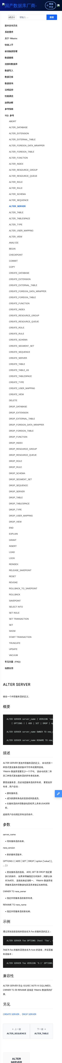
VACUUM (13, 655)
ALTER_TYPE (15, 224)
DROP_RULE (15, 467)
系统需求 (9, 32)
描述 (6, 753)
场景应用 (9, 668)
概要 (6, 706)
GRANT (12, 540)
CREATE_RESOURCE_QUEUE (24, 321)
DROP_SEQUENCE (18, 485)
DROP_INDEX (16, 443)
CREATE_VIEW (16, 394)
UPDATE (13, 649)
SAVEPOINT (15, 601)
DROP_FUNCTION (18, 437)
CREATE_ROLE (16, 327)
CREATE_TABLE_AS (19, 370)
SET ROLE (14, 613)
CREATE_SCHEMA (18, 339)
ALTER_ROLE (16, 182)
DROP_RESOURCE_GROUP (23, 449)
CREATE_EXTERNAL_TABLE (23, 285)
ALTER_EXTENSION (19, 133)
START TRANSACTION (20, 637)
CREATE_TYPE (16, 382)
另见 (6, 1004)
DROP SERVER (29, 1014)
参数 (6, 824)
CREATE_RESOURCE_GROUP (24, 315)
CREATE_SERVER (18, 358)
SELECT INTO (16, 607)
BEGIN (12, 249)
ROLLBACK (14, 594)
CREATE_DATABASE (19, 273)
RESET (12, 576)
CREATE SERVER (11, 1014)
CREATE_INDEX (17, 309)
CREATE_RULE (16, 333)
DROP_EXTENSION (18, 412)
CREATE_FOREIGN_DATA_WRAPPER (27, 291)
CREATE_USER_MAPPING (22, 388)
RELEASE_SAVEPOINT (20, 570)
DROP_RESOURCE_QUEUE (23, 455)
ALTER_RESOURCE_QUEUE (23, 176)
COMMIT (13, 261)
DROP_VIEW (15, 522)
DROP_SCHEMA (17, 473)
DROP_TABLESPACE (19, 503)
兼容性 (8, 976)
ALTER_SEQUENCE (18, 200)
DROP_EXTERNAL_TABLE (22, 418)
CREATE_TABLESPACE (20, 376)
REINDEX (13, 564)
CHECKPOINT (16, 255)
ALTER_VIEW (15, 236)
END (11, 528)
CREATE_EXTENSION (20, 279)
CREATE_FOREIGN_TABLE (22, 297)
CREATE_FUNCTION (19, 303)
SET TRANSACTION (19, 619)
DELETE (13, 400)
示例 (6, 921)
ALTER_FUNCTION (18, 158)
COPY (12, 267)
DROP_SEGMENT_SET (20, 479)
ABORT (12, 121)
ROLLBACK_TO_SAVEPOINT (23, 588)
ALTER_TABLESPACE (19, 218)
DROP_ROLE (15, 461)
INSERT (13, 546)
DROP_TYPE (15, 509)
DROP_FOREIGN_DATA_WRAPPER (26, 425)
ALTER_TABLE (16, 212)
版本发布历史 (11, 25)
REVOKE (13, 582)
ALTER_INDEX (16, 164)
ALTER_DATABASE (18, 127)
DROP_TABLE (16, 497)
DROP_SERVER (17, 491)
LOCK (12, 558)
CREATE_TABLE (17, 364)
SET (11, 625)
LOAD (12, 552)
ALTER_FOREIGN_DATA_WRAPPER (27, 145)
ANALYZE (13, 243)
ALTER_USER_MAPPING (21, 230)
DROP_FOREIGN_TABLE (21, 431)
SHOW (12, 631)
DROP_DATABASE (18, 406)
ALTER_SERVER (17, 206)
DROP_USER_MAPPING (21, 515)
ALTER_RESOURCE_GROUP (23, 170)
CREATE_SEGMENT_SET (21, 346)
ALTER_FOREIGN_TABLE (21, 152)
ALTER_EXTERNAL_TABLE (22, 139)
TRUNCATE (14, 643)
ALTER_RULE (15, 188)
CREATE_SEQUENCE (19, 352)
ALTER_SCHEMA (17, 194)
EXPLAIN (13, 534)
